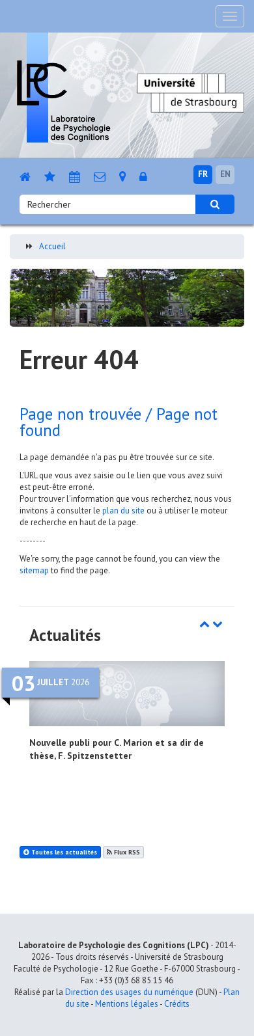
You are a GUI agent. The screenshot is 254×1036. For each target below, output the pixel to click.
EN (225, 174)
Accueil (52, 246)
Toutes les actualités (63, 852)
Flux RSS (126, 852)
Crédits (177, 1003)
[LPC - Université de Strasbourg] (63, 87)
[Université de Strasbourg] (190, 92)
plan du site (123, 510)
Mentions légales (126, 1003)
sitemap (34, 570)
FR (203, 174)
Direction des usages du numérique (129, 992)
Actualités (65, 635)
